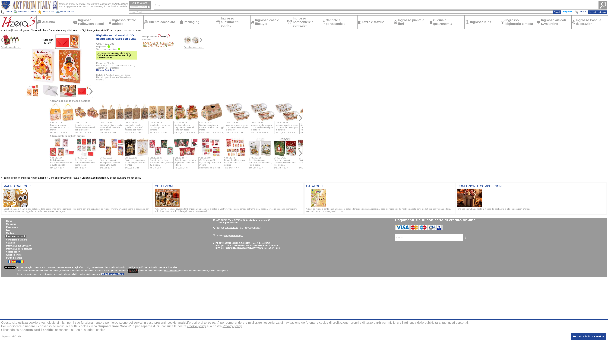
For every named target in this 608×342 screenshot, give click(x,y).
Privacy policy (232, 326)
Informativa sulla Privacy (18, 246)
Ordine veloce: (140, 3)
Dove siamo (12, 227)
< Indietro (5, 30)
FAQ (8, 230)
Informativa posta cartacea (19, 249)
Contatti (10, 233)
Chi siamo (11, 224)
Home (15, 30)
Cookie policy (13, 252)
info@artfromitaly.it (233, 235)
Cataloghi (11, 243)
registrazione (105, 58)
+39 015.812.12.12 (229, 228)
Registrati (568, 11)
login (129, 55)
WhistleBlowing (14, 255)
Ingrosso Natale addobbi (33, 30)
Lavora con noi (15, 236)
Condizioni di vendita (16, 240)
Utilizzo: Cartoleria (105, 70)
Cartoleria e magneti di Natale (64, 30)
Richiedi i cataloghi (597, 12)
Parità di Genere (14, 258)
